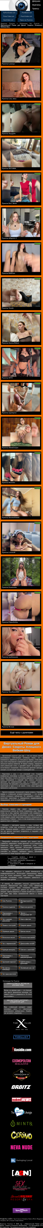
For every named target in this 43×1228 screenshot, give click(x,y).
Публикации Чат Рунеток (29, 23)
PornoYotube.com (26, 16)
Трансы (35, 9)
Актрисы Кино (27, 1219)
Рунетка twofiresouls (10, 657)
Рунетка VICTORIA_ (9, 168)
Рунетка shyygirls (9, 133)
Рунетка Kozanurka (9, 587)
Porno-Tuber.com (8, 16)
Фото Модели (37, 1219)
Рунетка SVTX (7, 378)
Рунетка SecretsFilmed (10, 517)
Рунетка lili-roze (8, 727)
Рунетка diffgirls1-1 (9, 238)
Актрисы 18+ (4, 1220)
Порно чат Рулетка (26, 20)
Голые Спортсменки (16, 1220)
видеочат (14, 756)
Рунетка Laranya (8, 64)
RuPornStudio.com (9, 13)
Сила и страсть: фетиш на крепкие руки (18, 984)
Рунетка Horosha (8, 482)
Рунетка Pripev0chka (10, 622)
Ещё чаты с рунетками (21, 732)
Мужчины (36, 5)
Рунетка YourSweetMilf (10, 692)
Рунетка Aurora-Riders (10, 343)
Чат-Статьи (17, 1219)
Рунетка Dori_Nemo (9, 203)
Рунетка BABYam (8, 273)
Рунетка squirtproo (9, 413)
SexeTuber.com (8, 20)
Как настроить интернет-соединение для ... (18, 1001)
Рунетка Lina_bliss (9, 99)
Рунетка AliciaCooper (10, 447)
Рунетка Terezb (8, 308)
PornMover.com (27, 13)
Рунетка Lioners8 (8, 552)
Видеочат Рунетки (8, 23)
